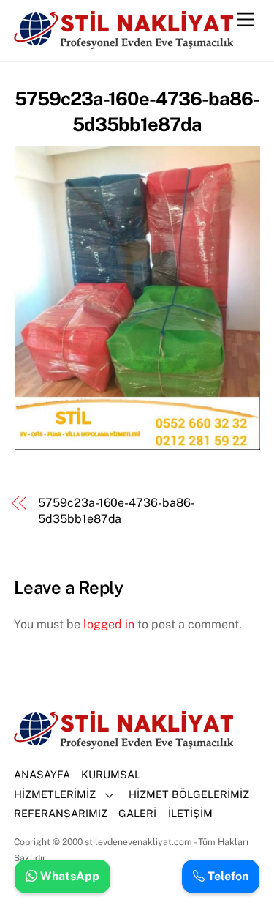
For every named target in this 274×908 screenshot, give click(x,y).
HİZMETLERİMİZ (55, 794)
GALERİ (137, 813)
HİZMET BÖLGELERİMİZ (189, 794)
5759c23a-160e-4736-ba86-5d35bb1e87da (116, 511)
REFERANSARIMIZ (60, 813)
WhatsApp (68, 876)
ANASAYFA (42, 774)
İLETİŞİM (190, 813)
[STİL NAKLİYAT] (123, 42)
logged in (108, 624)
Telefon (226, 876)
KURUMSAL (110, 774)
